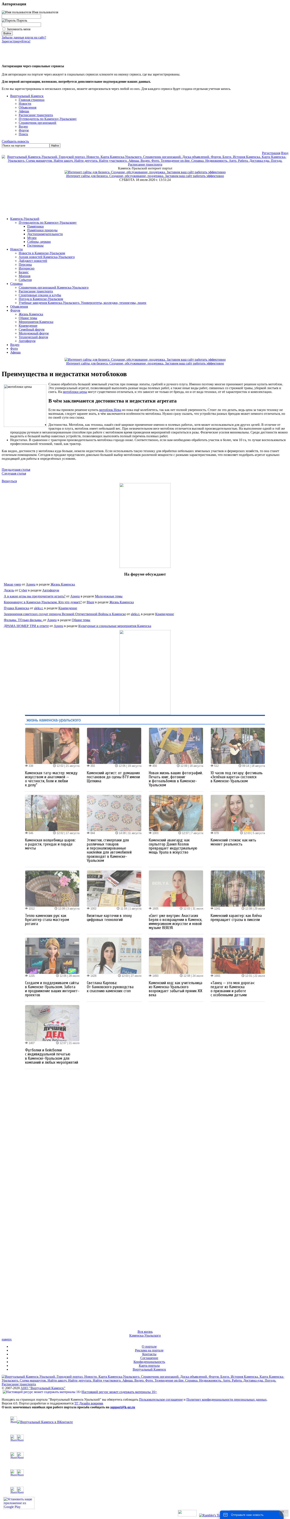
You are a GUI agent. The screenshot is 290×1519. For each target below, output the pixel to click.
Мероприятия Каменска (36, 322)
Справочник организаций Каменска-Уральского (54, 287)
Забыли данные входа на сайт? (24, 37)
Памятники (35, 226)
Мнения (24, 276)
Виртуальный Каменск (27, 96)
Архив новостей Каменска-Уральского (47, 257)
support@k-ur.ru (122, 1407)
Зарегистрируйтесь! (16, 41)
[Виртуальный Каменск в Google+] (145, 1490)
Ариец (30, 584)
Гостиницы (35, 245)
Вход (284, 153)
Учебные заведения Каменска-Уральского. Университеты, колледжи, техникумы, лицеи (82, 303)
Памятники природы (42, 230)
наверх (7, 1339)
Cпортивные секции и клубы (40, 295)
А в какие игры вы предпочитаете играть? (34, 596)
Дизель (9, 590)
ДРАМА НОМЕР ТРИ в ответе (26, 626)
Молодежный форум (34, 333)
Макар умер (12, 584)
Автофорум (27, 341)
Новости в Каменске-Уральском (42, 253)
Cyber (23, 590)
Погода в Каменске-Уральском (41, 299)
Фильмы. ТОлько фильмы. (23, 620)
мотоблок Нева (110, 410)
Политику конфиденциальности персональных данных (226, 1399)
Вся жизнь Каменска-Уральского (145, 1333)
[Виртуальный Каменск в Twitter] (145, 1455)
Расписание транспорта (36, 291)
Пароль (21, 20)
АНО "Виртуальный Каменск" (43, 1388)
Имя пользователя (44, 12)
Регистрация (271, 153)
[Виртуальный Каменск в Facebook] (145, 1472)
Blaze (90, 602)
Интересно (26, 268)
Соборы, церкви (39, 241)
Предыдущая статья (16, 469)
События (25, 280)
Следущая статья (14, 473)
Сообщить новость (15, 141)
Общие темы (28, 318)
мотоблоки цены (75, 392)
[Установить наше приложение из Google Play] (18, 1508)
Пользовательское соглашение (161, 1399)
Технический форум (33, 337)
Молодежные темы (108, 596)
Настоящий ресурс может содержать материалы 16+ (119, 1392)
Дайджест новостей (33, 261)
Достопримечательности (45, 234)
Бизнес (24, 272)
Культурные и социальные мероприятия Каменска (114, 626)
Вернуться (9, 481)
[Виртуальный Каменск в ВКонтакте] (145, 1420)
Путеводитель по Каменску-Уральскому (48, 222)
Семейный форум (31, 329)
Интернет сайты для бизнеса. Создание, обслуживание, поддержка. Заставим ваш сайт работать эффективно (145, 176)
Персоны (25, 264)
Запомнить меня (18, 29)
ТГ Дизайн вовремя (88, 1403)
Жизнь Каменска (31, 314)
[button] (5, 50)
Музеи (32, 238)
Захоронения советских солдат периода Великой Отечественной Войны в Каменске (65, 614)
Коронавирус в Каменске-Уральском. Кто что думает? (43, 602)
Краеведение (28, 325)
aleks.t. (38, 608)
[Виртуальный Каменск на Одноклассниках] (145, 1438)
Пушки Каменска (16, 608)
